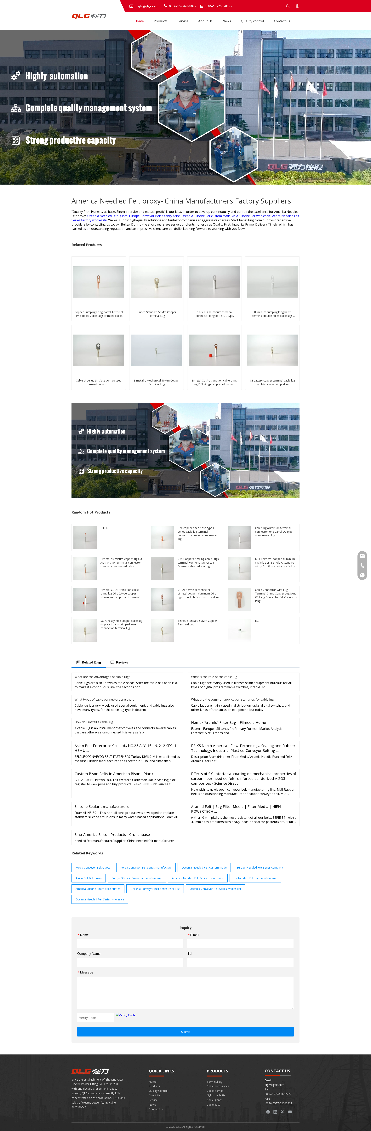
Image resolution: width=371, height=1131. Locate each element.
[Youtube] (290, 1112)
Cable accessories (218, 1086)
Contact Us (156, 1109)
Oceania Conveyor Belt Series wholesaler (215, 889)
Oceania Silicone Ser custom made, (206, 216)
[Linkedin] (275, 1112)
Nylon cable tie (216, 1095)
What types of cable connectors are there (104, 699)
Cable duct (213, 1104)
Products (161, 21)
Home (139, 21)
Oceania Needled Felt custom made (204, 867)
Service (183, 21)
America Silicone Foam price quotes (98, 889)
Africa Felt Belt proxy (89, 878)
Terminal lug (214, 1081)
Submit (185, 1032)
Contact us (282, 21)
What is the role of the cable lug (214, 677)
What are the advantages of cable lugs (102, 677)
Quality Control (158, 1091)
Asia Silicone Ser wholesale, (252, 216)
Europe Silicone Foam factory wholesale (137, 878)
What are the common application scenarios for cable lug (232, 699)
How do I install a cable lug (94, 722)
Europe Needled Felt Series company (260, 867)
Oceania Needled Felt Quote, (108, 216)
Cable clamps (215, 1091)
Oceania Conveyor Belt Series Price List (155, 889)
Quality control (252, 21)
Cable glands (215, 1100)
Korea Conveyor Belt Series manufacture (146, 867)
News (227, 21)
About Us (205, 21)
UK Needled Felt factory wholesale (255, 878)
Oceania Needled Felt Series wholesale (100, 899)
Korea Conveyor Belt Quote (93, 867)
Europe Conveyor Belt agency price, (155, 216)
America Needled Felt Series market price (198, 878)
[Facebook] (268, 1112)
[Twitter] (283, 1112)
